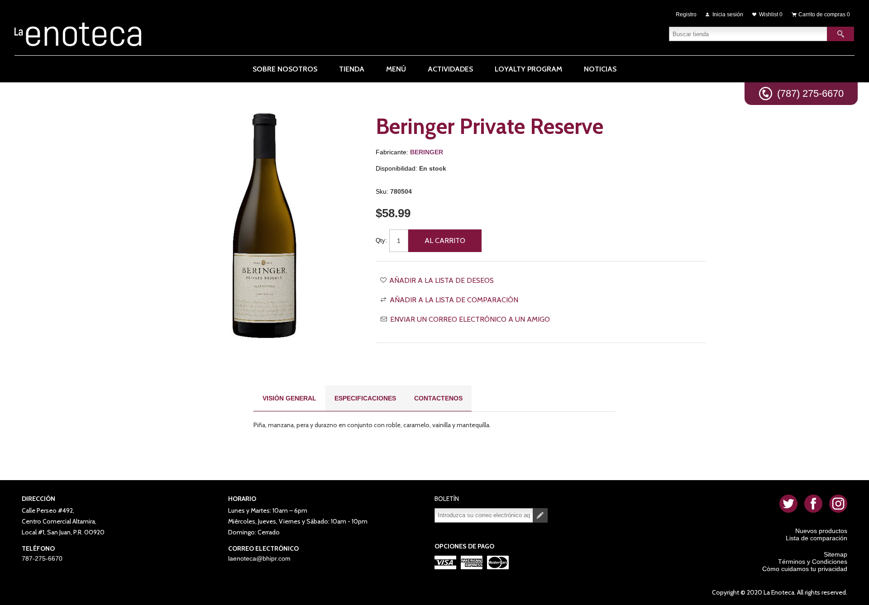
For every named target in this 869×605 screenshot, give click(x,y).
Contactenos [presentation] (438, 398)
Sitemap (835, 554)
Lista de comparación (816, 538)
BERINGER (426, 152)
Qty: (381, 240)
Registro (686, 14)
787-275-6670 (42, 558)
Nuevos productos (821, 530)
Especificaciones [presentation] (365, 398)
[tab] (289, 398)
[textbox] (748, 34)
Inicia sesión (727, 14)
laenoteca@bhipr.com (259, 558)
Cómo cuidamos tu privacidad (804, 568)
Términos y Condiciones (812, 561)
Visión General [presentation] (289, 398)
